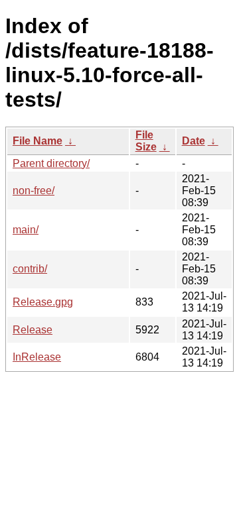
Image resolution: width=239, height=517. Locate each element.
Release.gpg (43, 302)
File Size (146, 140)
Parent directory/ (51, 163)
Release (32, 329)
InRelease (37, 357)
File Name (37, 140)
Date (193, 140)
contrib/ (30, 268)
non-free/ (33, 190)
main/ (26, 229)
